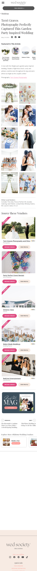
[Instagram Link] (10, 557)
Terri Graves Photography (18, 77)
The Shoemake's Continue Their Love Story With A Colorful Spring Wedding (9, 425)
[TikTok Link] (27, 557)
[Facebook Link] (14, 557)
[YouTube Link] (23, 557)
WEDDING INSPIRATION (18, 568)
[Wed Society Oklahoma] (18, 3)
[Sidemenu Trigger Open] (3, 2)
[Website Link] (18, 550)
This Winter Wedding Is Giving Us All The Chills (28, 424)
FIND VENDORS (18, 8)
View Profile (24, 247)
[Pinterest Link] (18, 557)
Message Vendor (10, 247)
